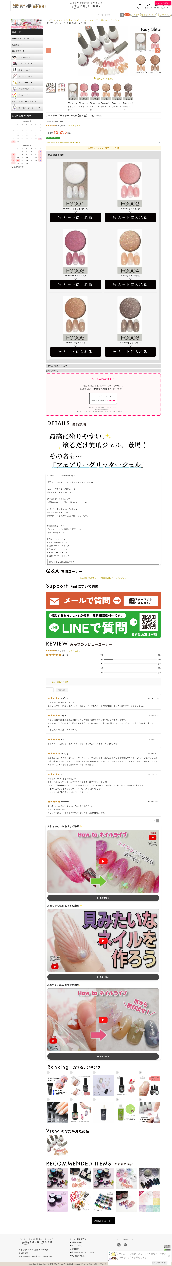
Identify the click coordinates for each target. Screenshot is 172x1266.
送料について (52, 370)
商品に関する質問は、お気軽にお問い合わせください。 (103, 578)
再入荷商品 (17, 51)
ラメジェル (115, 20)
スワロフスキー (25, 88)
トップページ (50, 20)
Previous (48, 50)
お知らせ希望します (159, 1262)
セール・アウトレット (21, 38)
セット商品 (23, 57)
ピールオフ (135, 15)
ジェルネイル (24, 63)
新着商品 (16, 44)
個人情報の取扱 (78, 1255)
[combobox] (50, 689)
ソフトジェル (88, 20)
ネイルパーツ (24, 82)
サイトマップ (77, 1245)
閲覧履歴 (156, 8)
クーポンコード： (103, 398)
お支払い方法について (56, 366)
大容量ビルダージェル (148, 15)
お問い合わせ (77, 1242)
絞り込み (62, 690)
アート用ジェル (102, 20)
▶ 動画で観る (103, 898)
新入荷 (163, 8)
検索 (122, 15)
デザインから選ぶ (26, 101)
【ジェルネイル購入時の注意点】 (62, 562)
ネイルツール (24, 76)
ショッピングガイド (79, 1239)
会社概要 (75, 1249)
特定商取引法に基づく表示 (82, 1252)
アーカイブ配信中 (164, 3)
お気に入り (148, 8)
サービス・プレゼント (28, 107)
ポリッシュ (23, 70)
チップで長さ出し (164, 15)
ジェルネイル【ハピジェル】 (69, 20)
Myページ (140, 8)
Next (157, 50)
